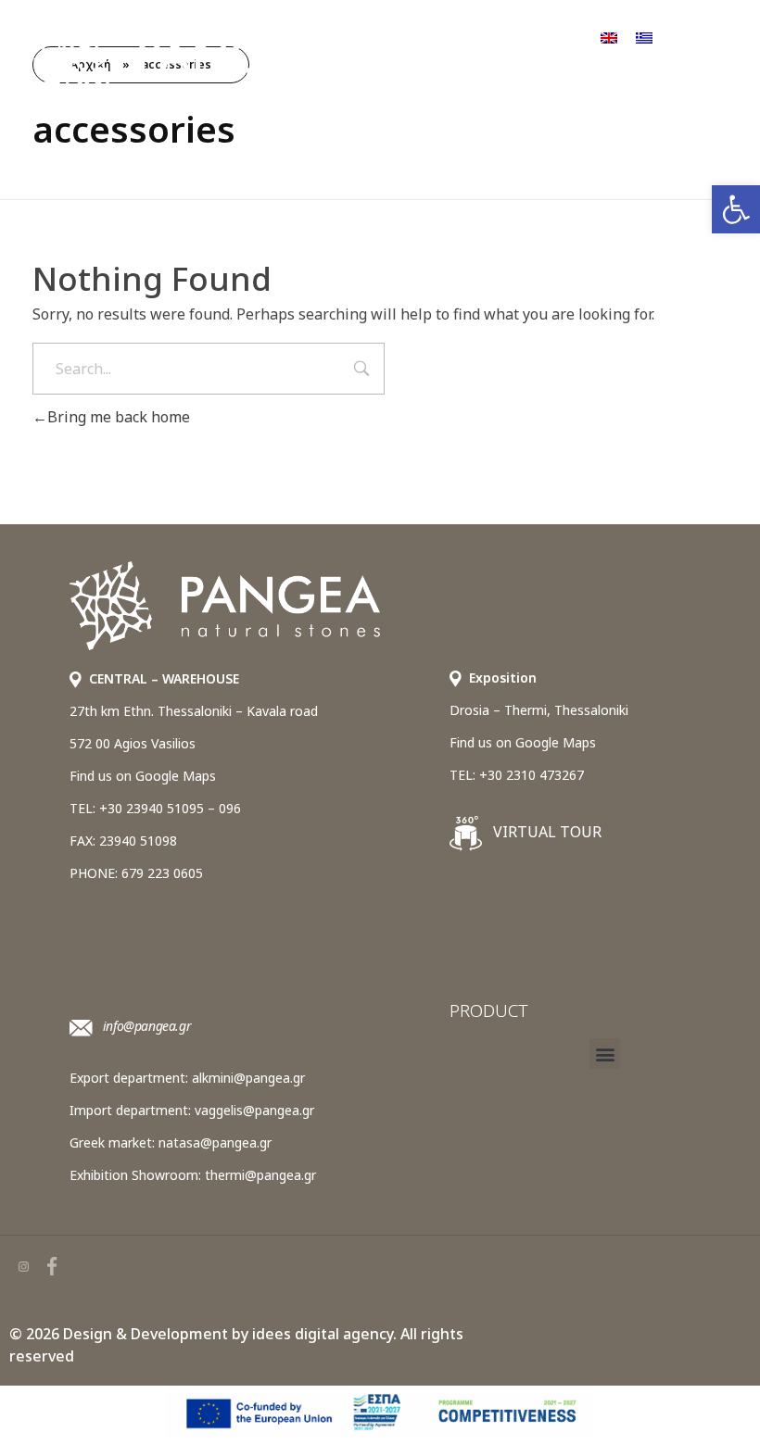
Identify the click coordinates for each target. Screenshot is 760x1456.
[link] (736, 209)
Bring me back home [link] (118, 417)
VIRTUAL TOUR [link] (545, 832)
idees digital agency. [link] (324, 1334)
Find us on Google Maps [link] (143, 775)
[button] (604, 1053)
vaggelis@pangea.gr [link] (254, 1110)
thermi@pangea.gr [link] (260, 1175)
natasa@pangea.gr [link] (215, 1142)
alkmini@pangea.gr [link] (248, 1077)
